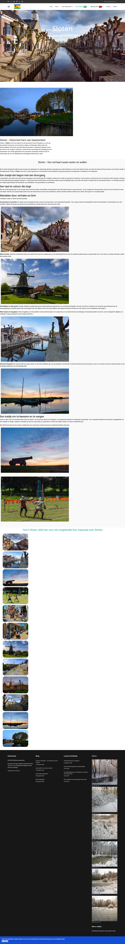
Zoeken (115, 6)
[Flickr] (22, 1)
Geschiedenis (81, 6)
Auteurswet (12, 765)
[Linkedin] (16, 1)
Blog (56, 6)
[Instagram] (19, 1)
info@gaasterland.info (111, 1)
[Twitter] (11, 1)
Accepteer (5, 941)
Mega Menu (96, 6)
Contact (108, 6)
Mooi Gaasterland (66, 6)
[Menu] (9, 6)
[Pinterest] (14, 1)
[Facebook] (8, 1)
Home (51, 6)
